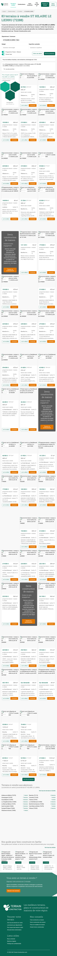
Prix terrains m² (37, 4)
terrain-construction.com (10, 104)
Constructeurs (21, 4)
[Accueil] (5, 4)
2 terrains (25, 802)
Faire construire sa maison (37, 920)
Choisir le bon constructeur (37, 927)
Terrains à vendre (13, 4)
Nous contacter (11, 939)
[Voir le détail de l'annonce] (28, 90)
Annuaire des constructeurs (14, 930)
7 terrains (25, 797)
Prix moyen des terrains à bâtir (15, 927)
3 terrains (25, 799)
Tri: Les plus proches (9, 69)
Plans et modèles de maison (37, 924)
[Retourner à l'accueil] (14, 907)
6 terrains (53, 802)
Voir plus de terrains (28, 779)
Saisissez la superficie (36, 47)
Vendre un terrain (45, 4)
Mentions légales (11, 941)
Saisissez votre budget (9, 47)
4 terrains (53, 795)
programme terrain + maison (13, 52)
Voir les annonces (49, 53)
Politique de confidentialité (14, 943)
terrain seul (9, 54)
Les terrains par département (14, 925)
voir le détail (24, 105)
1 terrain (26, 795)
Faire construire (30, 4)
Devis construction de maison (37, 922)
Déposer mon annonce (13, 890)
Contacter (32, 105)
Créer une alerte (37, 53)
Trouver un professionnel (10, 270)
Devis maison (53, 4)
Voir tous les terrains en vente (14, 922)
